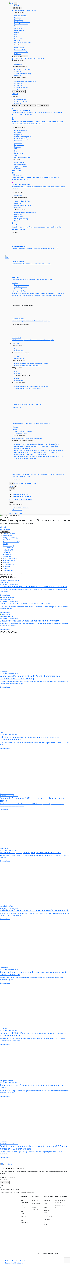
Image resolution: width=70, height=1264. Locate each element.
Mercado (7, 556)
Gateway (17, 40)
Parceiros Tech (19, 289)
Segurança (17, 32)
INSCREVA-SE (5, 1182)
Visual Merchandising (21, 24)
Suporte (17, 356)
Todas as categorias (9, 534)
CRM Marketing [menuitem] (17, 510)
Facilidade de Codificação (22, 42)
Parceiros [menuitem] (15, 283)
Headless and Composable (23, 137)
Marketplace (8, 550)
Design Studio (18, 20)
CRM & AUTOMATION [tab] (29, 106)
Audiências (17, 72)
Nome (2, 1177)
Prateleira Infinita (20, 50)
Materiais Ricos (19, 351)
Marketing (7, 562)
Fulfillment (17, 54)
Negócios (7, 554)
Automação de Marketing (22, 74)
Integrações (18, 64)
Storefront (17, 18)
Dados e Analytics (10, 560)
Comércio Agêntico (20, 16)
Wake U (6, 540)
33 (5, 1164)
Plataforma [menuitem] (15, 6)
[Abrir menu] (9, 1)
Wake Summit (8, 546)
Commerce (6, 529)
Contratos (23, 1261)
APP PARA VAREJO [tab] (43, 106)
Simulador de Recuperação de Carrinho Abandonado (31, 364)
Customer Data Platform (22, 69)
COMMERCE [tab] (16, 106)
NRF (5, 544)
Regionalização (19, 30)
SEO (15, 34)
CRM (1, 529)
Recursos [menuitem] (15, 343)
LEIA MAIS (3, 527)
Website (2, 1185)
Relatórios (17, 76)
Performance (18, 38)
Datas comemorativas (11, 542)
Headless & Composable (22, 22)
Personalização (19, 26)
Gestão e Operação (10, 558)
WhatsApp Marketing (21, 87)
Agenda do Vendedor (21, 52)
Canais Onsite (18, 83)
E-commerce (8, 564)
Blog (15, 349)
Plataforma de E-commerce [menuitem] (20, 508)
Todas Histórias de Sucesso (23, 431)
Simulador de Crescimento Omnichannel (27, 366)
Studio (16, 89)
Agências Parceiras (20, 287)
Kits (15, 36)
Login (11, 483)
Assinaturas (18, 28)
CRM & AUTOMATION (19, 56)
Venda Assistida (19, 48)
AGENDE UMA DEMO (21, 483)
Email (2, 1180)
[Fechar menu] (15, 3)
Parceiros (7, 536)
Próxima (9, 1164)
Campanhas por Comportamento (25, 81)
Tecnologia (7, 566)
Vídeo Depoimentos (20, 433)
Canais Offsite (18, 85)
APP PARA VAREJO (18, 92)
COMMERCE (16, 8)
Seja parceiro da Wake (21, 285)
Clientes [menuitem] (14, 429)
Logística (6, 552)
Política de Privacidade (12, 1261)
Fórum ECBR (8, 548)
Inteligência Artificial (10, 538)
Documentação (19, 358)
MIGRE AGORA (16, 171)
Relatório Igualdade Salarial (14, 1263)
